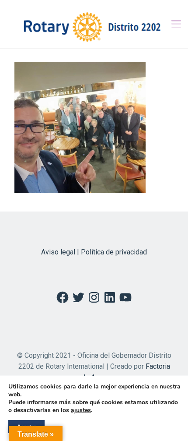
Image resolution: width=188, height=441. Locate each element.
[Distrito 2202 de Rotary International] (94, 24)
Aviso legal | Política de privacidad (94, 252)
